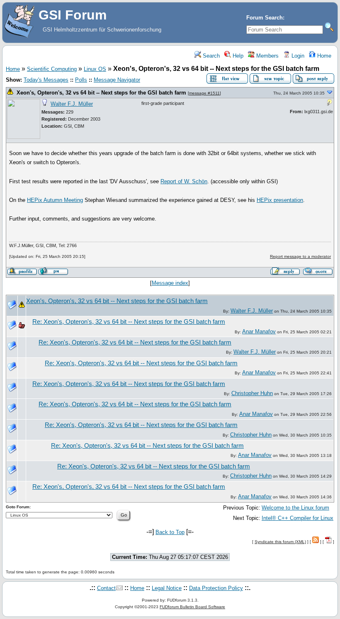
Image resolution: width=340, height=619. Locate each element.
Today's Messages (46, 80)
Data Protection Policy (216, 588)
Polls (81, 80)
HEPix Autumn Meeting (55, 200)
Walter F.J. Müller (72, 104)
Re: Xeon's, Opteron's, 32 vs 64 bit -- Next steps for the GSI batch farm (128, 321)
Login (297, 56)
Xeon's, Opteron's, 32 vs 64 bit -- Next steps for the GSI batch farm (101, 93)
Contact (106, 588)
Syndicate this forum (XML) (280, 541)
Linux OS (95, 69)
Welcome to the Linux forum (295, 508)
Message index (170, 283)
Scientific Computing (52, 69)
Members (267, 56)
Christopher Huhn (252, 393)
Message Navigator (117, 80)
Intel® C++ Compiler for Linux (297, 518)
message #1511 (204, 93)
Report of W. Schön (183, 181)
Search (210, 56)
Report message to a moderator (300, 256)
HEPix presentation (280, 200)
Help (237, 56)
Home (323, 56)
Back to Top (170, 532)
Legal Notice (167, 588)
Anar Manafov (259, 331)
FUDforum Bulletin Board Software (192, 606)
